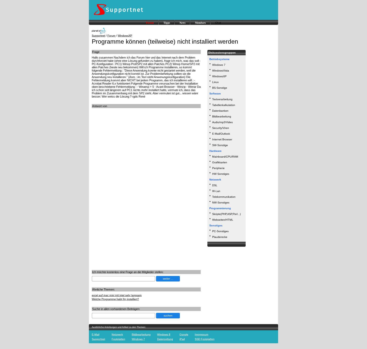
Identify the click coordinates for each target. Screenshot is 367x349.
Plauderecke (219, 236)
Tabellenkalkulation (223, 105)
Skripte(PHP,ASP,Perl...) (226, 214)
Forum (150, 23)
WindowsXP (125, 35)
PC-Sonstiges (220, 231)
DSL (214, 185)
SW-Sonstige (220, 145)
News (182, 23)
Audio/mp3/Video (222, 122)
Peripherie (218, 168)
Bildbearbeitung (221, 116)
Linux (215, 82)
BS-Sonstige (219, 87)
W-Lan (216, 191)
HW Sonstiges (220, 173)
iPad (182, 339)
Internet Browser (222, 139)
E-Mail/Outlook (221, 133)
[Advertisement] (124, 146)
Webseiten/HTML (222, 219)
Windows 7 (218, 64)
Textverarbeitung (222, 99)
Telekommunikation (223, 196)
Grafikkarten (219, 162)
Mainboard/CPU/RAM (225, 156)
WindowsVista (220, 70)
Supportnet (98, 35)
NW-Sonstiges (220, 202)
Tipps (166, 23)
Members (200, 23)
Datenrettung (165, 339)
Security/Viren (220, 127)
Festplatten (118, 339)
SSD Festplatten (204, 339)
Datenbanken (220, 110)
